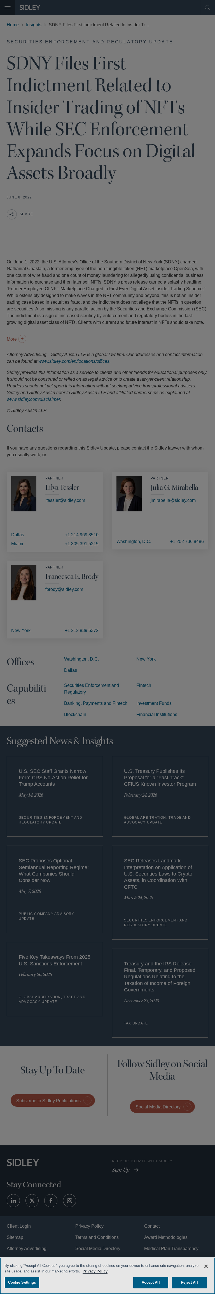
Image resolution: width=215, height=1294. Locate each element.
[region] (107, 1275)
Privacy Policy (109, 1270)
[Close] (206, 1265)
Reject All (189, 1281)
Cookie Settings (22, 1281)
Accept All (150, 1281)
